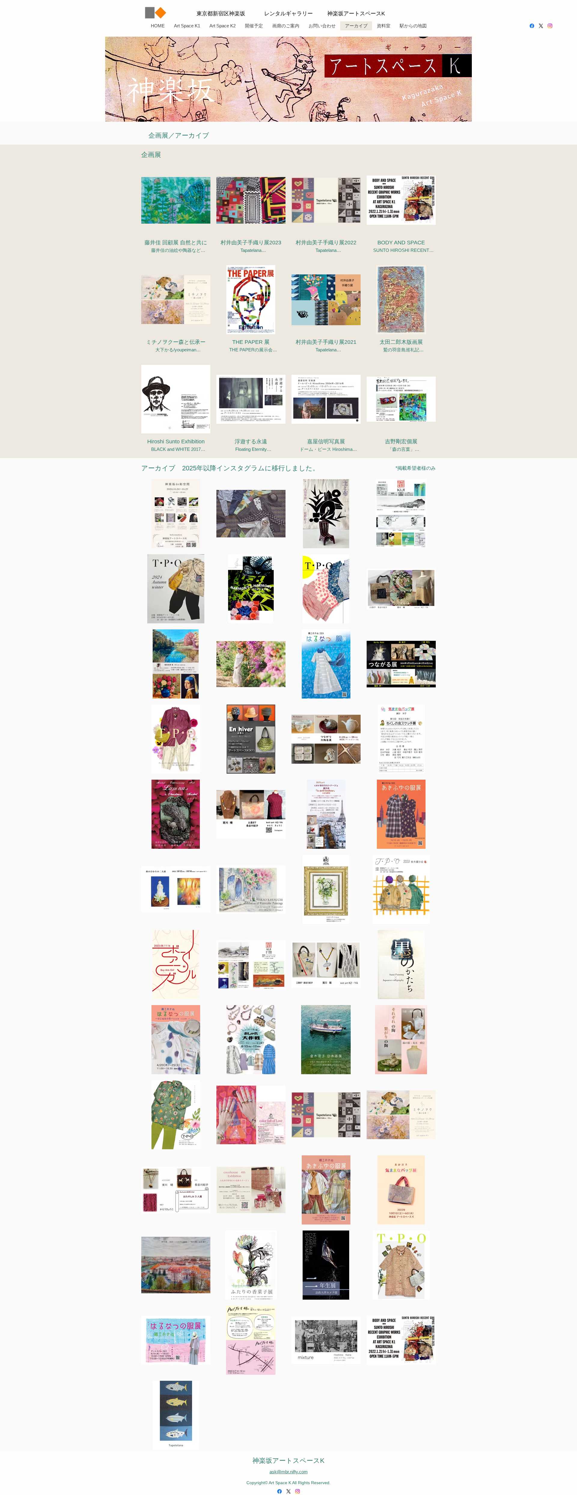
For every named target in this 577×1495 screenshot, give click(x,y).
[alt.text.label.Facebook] (532, 26)
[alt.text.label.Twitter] (541, 26)
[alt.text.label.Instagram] (550, 26)
